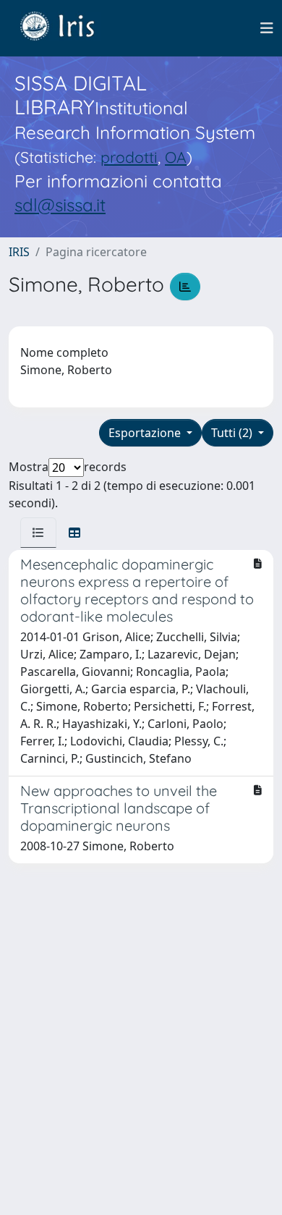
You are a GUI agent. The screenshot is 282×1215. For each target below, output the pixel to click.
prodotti (129, 157)
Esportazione (146, 433)
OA (176, 157)
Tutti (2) (233, 433)
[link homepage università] (68, 28)
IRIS (19, 252)
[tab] (38, 532)
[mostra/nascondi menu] (266, 28)
